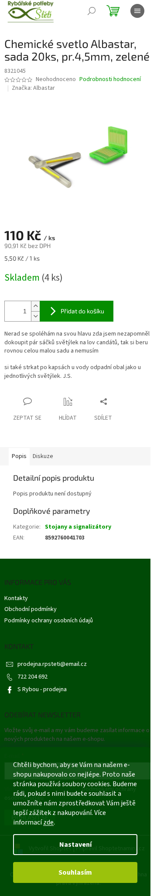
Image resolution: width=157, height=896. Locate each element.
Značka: (33, 88)
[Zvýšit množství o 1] (35, 306)
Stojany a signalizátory (78, 527)
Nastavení (75, 844)
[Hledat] (91, 11)
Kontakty (16, 598)
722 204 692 (32, 676)
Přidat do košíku (82, 311)
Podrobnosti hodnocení (110, 79)
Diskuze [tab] (43, 456)
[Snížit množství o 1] (35, 316)
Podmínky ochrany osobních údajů (48, 620)
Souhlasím (75, 872)
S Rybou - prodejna (42, 689)
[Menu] (137, 11)
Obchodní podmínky (30, 609)
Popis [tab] (19, 456)
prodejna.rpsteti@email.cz (52, 664)
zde (48, 822)
